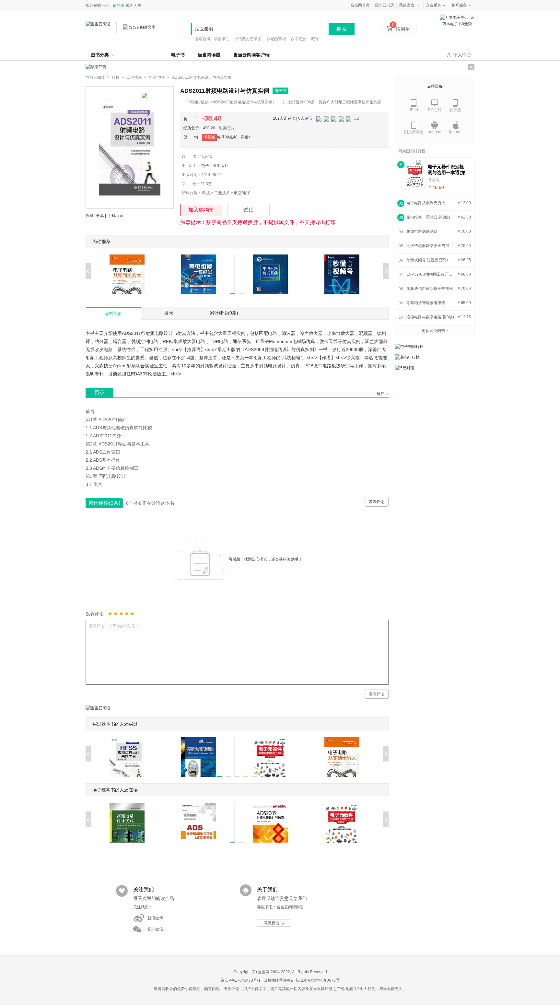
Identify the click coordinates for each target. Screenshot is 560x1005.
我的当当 (406, 5)
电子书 (178, 54)
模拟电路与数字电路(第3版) (430, 317)
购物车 (401, 28)
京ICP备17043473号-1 (241, 980)
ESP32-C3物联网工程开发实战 (430, 274)
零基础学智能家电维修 (425, 303)
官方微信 (155, 929)
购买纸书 (226, 128)
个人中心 (462, 54)
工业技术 (222, 193)
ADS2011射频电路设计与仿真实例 (202, 77)
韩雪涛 (433, 180)
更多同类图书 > (435, 330)
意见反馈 (271, 923)
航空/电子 (242, 193)
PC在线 (434, 110)
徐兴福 (206, 156)
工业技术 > (136, 77)
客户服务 (459, 5)
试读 (248, 210)
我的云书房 (384, 5)
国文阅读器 (414, 132)
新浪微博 (155, 918)
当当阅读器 (209, 54)
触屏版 (455, 110)
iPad (414, 110)
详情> (246, 137)
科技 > (118, 77)
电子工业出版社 (214, 165)
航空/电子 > (159, 77)
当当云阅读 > (97, 77)
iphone (455, 132)
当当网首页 (360, 5)
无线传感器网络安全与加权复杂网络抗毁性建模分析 (430, 245)
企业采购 (433, 5)
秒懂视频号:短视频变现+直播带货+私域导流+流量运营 (430, 260)
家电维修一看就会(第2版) (428, 217)
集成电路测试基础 (422, 231)
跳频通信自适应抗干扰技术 (429, 288)
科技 (206, 193)
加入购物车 (201, 210)
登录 (120, 5)
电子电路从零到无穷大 (425, 203)
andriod (434, 132)
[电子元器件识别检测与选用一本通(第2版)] (415, 176)
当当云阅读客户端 (251, 54)
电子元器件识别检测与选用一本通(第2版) (447, 169)
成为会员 (133, 5)
